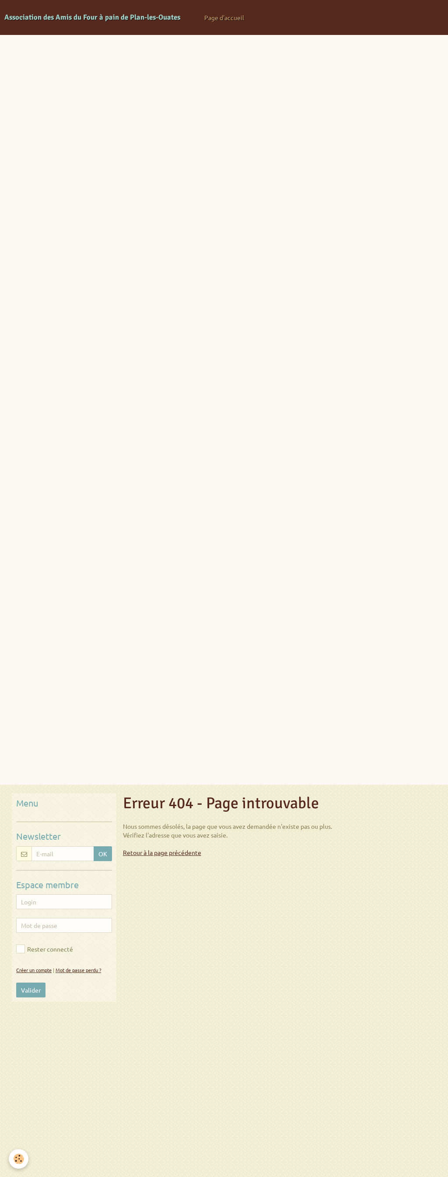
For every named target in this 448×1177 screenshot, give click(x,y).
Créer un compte (34, 969)
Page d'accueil (224, 17)
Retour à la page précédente (162, 852)
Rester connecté (50, 949)
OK (102, 854)
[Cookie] (18, 1159)
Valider (31, 990)
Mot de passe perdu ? (78, 969)
